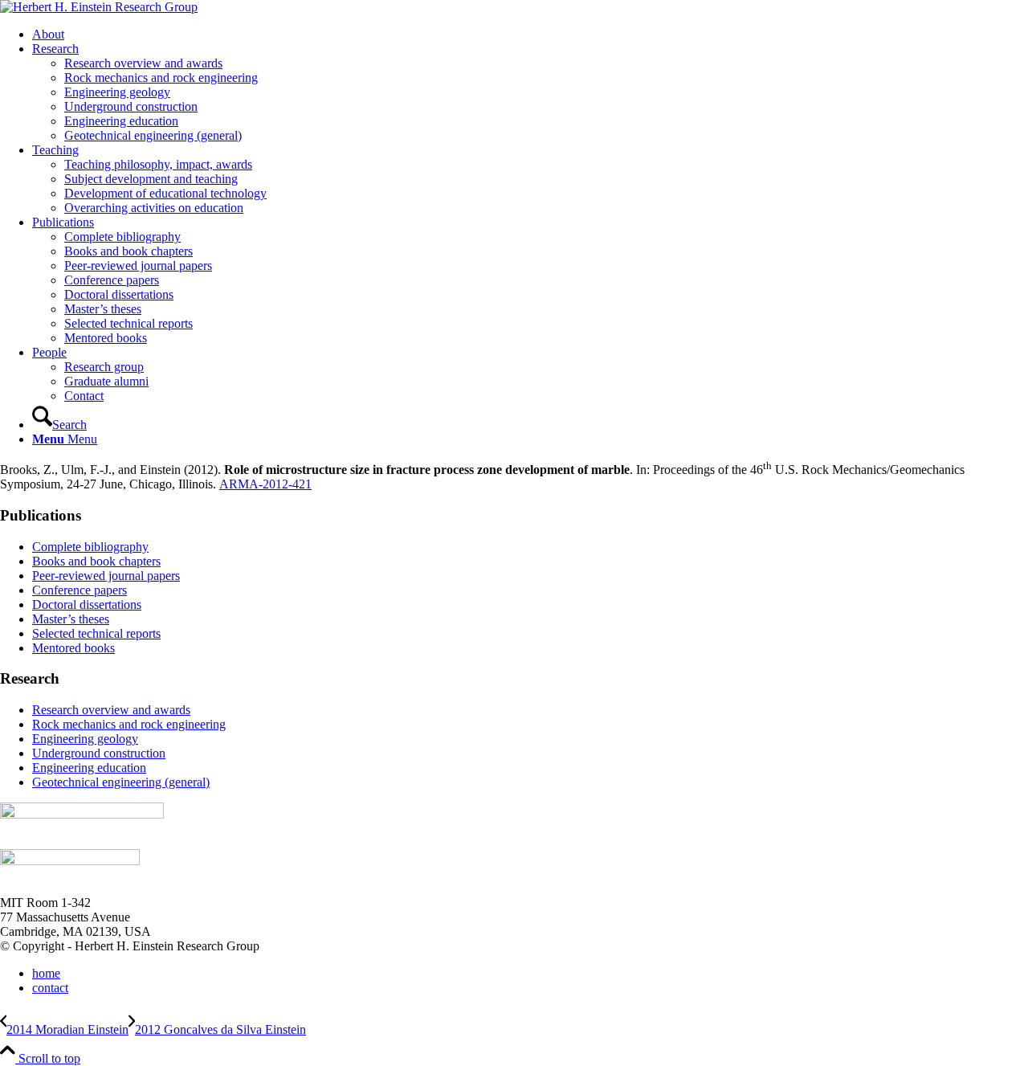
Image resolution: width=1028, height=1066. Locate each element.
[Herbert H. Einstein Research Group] (99, 7)
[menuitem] (530, 34)
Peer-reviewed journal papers (106, 575)
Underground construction (98, 753)
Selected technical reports (96, 633)
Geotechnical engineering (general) (121, 782)
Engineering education (89, 767)
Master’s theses (70, 619)
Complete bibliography (90, 546)
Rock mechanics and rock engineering (129, 724)
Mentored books (73, 648)
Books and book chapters (96, 561)
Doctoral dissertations (86, 604)
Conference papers (79, 590)
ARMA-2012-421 (265, 484)
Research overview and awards (111, 710)
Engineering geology (85, 738)
